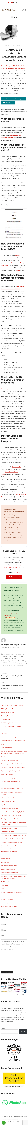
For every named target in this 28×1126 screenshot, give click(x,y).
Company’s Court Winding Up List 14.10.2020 (12, 675)
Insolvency (21, 656)
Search (3, 1028)
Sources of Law (5, 862)
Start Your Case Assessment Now (9, 865)
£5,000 (17, 270)
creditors (18, 661)
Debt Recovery (19, 654)
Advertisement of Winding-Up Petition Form (12, 705)
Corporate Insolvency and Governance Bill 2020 (13, 740)
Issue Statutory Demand (7, 785)
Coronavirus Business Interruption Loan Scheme (13, 737)
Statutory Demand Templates (8, 869)
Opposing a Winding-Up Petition (9, 828)
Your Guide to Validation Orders (9, 906)
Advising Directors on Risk (8, 709)
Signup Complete (5, 858)
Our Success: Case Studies (7, 831)
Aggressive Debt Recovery (7, 712)
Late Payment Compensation (8, 797)
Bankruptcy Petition (9, 661)
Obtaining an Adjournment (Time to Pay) (11, 815)
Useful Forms (4, 885)
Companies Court (8, 654)
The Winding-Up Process (7, 882)
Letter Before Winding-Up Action (9, 808)
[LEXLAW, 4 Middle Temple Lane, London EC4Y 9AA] (8, 3)
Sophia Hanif (19, 45)
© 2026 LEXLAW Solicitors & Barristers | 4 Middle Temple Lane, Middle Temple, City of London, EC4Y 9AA (14, 1119)
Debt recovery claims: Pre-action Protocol (11, 764)
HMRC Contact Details (7, 774)
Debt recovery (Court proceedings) (9, 760)
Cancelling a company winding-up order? (11, 726)
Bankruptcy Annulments (7, 716)
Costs (2, 744)
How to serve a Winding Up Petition (10, 778)
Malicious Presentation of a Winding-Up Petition (13, 812)
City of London (16, 467)
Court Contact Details (6, 747)
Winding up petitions (7, 388)
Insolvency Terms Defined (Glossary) (10, 781)
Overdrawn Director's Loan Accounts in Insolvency (13, 835)
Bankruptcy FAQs (5, 719)
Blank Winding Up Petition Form (9, 723)
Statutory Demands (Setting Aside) (9, 872)
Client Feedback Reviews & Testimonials (11, 730)
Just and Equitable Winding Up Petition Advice (12, 788)
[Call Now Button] (4, 1123)
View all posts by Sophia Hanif (10, 647)
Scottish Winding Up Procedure (9, 851)
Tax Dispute (19, 665)
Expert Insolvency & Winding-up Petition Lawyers (13, 771)
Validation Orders (5, 889)
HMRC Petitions (12, 656)
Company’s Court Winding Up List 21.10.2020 (12, 685)
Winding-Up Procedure (7, 899)
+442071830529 (10, 618)
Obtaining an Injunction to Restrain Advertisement (13, 819)
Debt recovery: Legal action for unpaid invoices (12, 767)
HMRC (5, 656)
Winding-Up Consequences (8, 896)
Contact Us (4, 733)
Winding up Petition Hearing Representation (12, 892)
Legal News (4, 804)
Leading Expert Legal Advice (8, 801)
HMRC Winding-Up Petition (11, 663)
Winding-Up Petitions (9, 658)
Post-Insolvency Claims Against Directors (11, 842)
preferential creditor (9, 665)
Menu (15, 17)
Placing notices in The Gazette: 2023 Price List (12, 838)
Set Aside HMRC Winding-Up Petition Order (12, 855)
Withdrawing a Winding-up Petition (10, 903)
